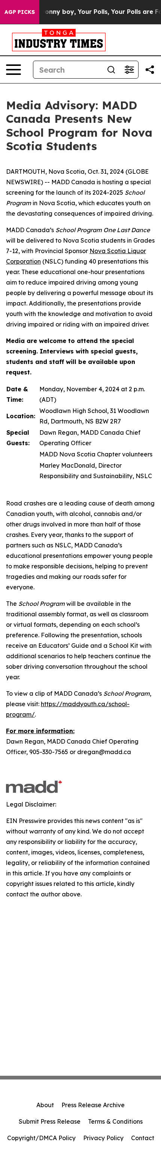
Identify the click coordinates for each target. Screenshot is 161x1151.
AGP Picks (19, 12)
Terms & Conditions (115, 1121)
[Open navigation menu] (13, 69)
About (45, 1105)
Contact (142, 1138)
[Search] (111, 69)
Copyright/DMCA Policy (41, 1138)
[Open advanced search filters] (129, 69)
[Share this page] (150, 69)
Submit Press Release (49, 1121)
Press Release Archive (93, 1105)
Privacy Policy (103, 1138)
